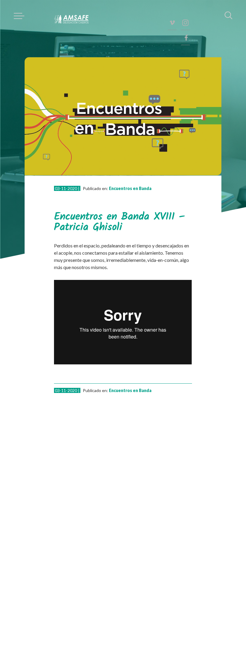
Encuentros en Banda (130, 188)
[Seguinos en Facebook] (185, 37)
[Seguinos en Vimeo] (172, 22)
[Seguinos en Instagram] (185, 22)
